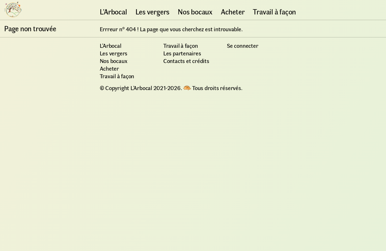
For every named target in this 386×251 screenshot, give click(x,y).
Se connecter (242, 45)
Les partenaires (182, 53)
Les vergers (152, 11)
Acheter (232, 11)
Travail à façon (274, 11)
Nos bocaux (195, 11)
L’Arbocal (113, 11)
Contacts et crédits (186, 61)
